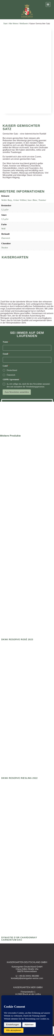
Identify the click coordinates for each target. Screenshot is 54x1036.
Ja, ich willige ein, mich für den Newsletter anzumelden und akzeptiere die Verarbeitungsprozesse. (28, 385)
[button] (48, 4)
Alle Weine (13, 24)
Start (5, 24)
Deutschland (12, 370)
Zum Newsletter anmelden (17, 392)
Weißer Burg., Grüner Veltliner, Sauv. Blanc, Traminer (23, 200)
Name (6, 342)
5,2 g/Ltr (5, 210)
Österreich (5, 238)
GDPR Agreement (12, 379)
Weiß (3, 229)
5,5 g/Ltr (5, 219)
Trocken (4, 248)
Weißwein (24, 24)
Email (6, 354)
